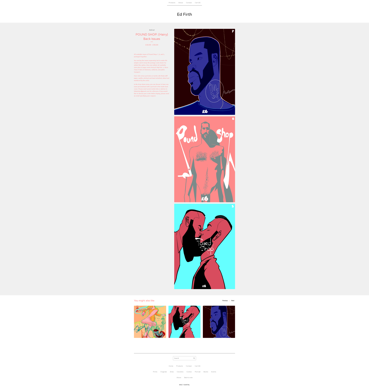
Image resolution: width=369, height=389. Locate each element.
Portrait (197, 372)
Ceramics (180, 372)
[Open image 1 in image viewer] (204, 72)
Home (171, 366)
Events (213, 372)
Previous (225, 300)
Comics (189, 372)
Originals (163, 372)
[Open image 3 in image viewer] (204, 246)
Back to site (188, 378)
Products (172, 3)
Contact (189, 3)
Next (232, 300)
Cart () (197, 3)
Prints (155, 372)
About (180, 3)
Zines (172, 372)
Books (206, 372)
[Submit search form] (194, 358)
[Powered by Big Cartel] (184, 384)
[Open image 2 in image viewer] (204, 159)
